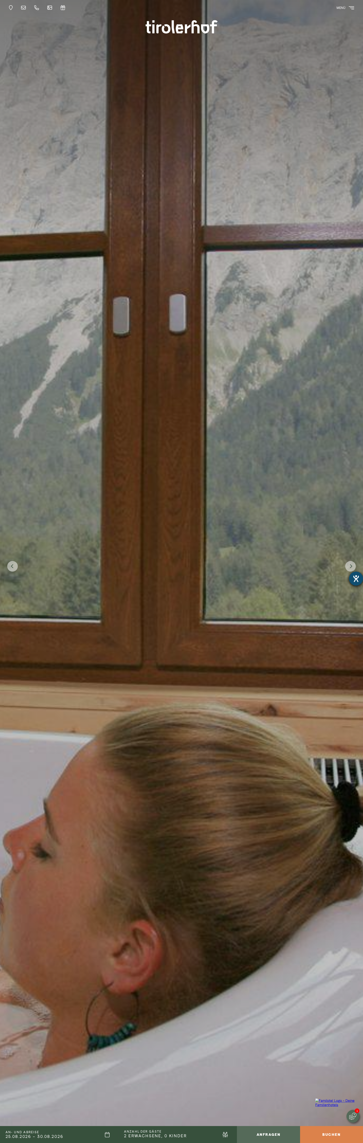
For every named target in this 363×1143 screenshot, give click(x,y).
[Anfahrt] (12, 7)
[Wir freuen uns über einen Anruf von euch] (37, 7)
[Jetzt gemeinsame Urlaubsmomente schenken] (64, 7)
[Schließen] (350, 1095)
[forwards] (350, 566)
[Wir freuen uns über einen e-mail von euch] (24, 7)
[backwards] (12, 566)
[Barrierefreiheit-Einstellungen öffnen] (356, 579)
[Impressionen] (50, 7)
